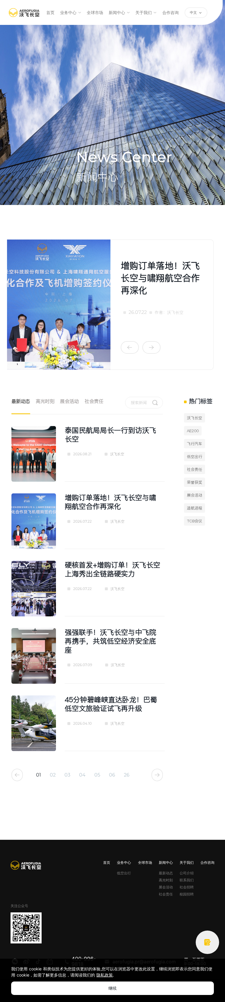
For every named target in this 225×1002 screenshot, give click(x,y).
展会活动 (69, 401)
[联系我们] (207, 942)
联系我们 (187, 880)
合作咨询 (170, 13)
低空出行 (124, 873)
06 (112, 775)
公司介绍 (187, 873)
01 (38, 775)
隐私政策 (104, 974)
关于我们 (143, 13)
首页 (50, 13)
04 (82, 775)
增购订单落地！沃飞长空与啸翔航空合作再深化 (160, 277)
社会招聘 (187, 887)
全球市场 (95, 13)
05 (97, 775)
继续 (112, 988)
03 (67, 775)
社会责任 (94, 401)
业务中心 (68, 13)
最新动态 (20, 401)
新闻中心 (117, 13)
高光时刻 (45, 401)
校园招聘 (187, 894)
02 (53, 775)
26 (126, 775)
